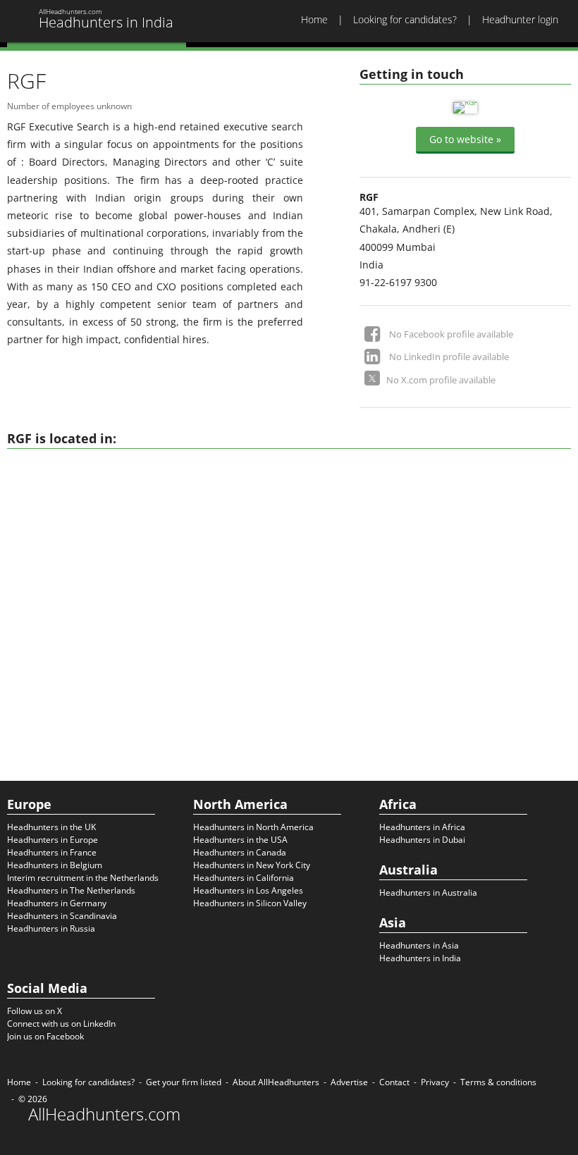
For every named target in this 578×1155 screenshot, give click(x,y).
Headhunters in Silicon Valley (250, 903)
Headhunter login (520, 19)
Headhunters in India (420, 958)
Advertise (349, 1082)
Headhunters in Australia (428, 892)
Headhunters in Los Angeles (248, 890)
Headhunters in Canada (239, 852)
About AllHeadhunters (276, 1082)
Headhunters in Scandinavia (62, 916)
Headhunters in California (243, 878)
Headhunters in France (52, 852)
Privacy (435, 1082)
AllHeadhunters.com (104, 1114)
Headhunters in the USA (240, 840)
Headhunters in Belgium (54, 865)
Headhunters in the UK (51, 827)
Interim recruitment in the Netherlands (83, 878)
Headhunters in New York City (251, 865)
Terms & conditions (498, 1082)
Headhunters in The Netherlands (71, 890)
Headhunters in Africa (422, 827)
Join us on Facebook (45, 1036)
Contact (394, 1082)
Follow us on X (34, 1011)
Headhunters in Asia (419, 945)
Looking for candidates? (405, 19)
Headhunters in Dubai (422, 840)
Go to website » (465, 139)
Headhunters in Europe (52, 840)
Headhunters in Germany (56, 903)
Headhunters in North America (253, 827)
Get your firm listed (183, 1082)
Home (314, 19)
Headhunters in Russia (51, 928)
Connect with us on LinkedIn (61, 1024)
